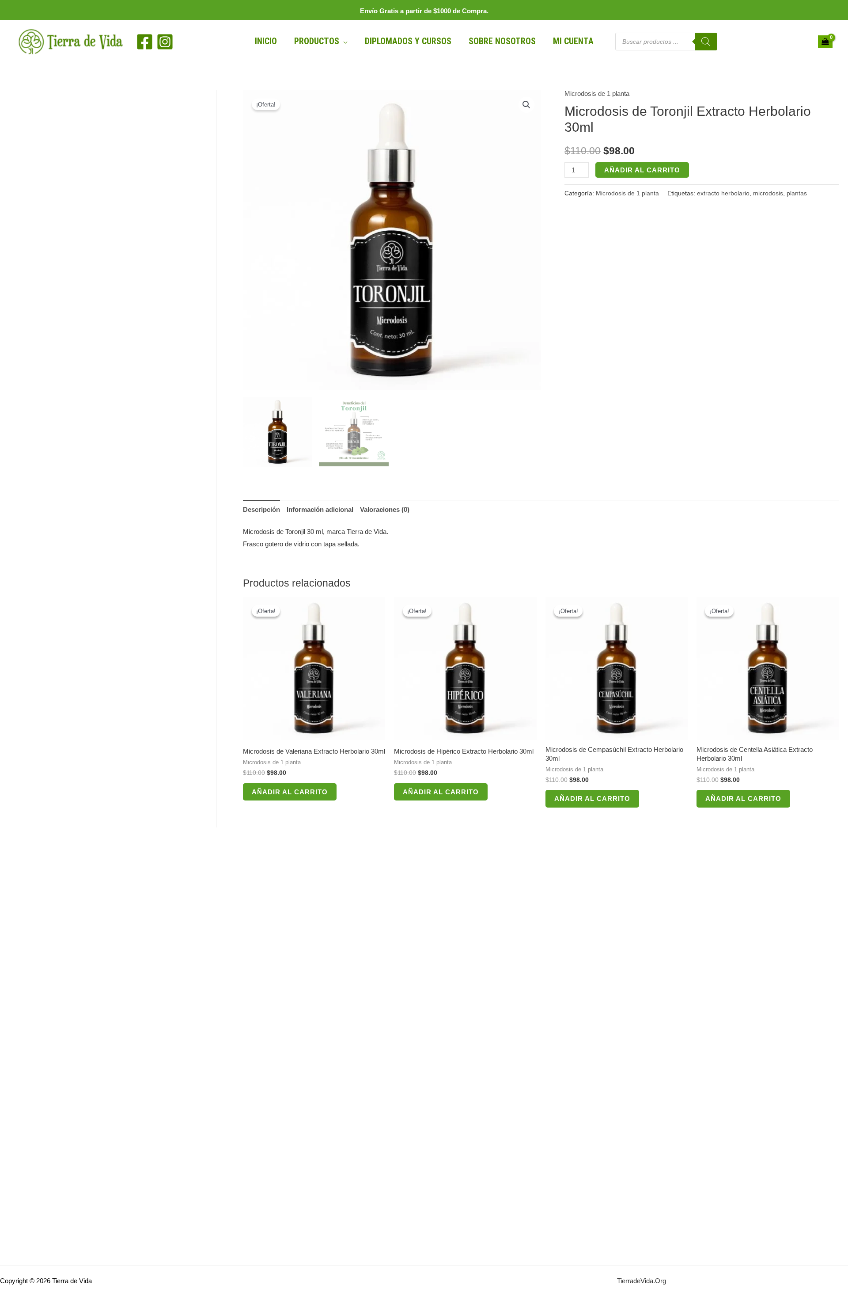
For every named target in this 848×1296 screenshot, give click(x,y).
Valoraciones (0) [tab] (384, 509)
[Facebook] (145, 42)
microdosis (768, 193)
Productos (316, 41)
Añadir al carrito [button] (290, 792)
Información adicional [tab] (320, 509)
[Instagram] (165, 42)
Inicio (266, 41)
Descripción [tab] (261, 509)
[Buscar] (706, 41)
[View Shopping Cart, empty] (825, 42)
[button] (526, 105)
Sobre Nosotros (502, 41)
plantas (797, 193)
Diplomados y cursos (408, 41)
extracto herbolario (723, 193)
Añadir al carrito (642, 170)
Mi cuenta (573, 41)
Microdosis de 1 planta (596, 93)
